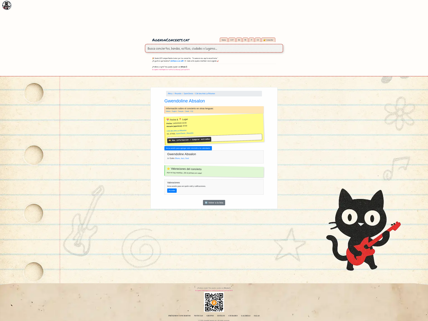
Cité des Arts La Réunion (205, 94)
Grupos (210, 315)
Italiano (168, 111)
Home (224, 40)
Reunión (178, 94)
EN (239, 40)
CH (258, 40)
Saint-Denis (188, 94)
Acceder (172, 190)
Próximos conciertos (179, 315)
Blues (177, 158)
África (170, 94)
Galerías (245, 315)
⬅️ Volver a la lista (214, 202)
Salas (257, 315)
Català (187, 111)
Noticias (198, 315)
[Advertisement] (214, 20)
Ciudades (233, 315)
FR (245, 40)
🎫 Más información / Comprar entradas (189, 140)
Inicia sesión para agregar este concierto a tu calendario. (188, 148)
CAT (232, 40)
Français (181, 111)
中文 (191, 111)
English (174, 111)
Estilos (221, 315)
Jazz (182, 158)
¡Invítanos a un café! (177, 61)
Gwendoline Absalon (184, 100)
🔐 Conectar (268, 40)
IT (251, 40)
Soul (187, 158)
